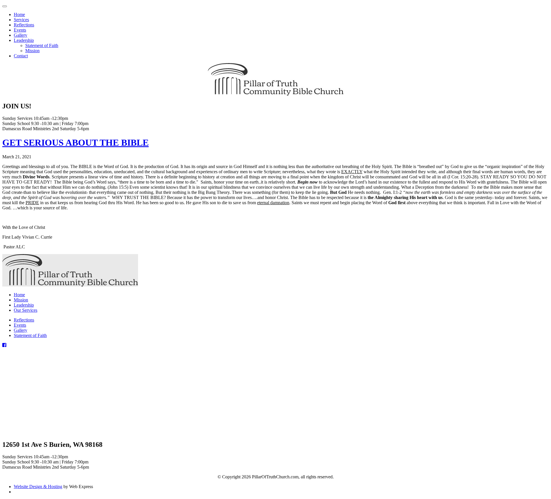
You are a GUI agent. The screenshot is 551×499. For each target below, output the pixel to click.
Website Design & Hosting (38, 486)
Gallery (20, 330)
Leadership (24, 305)
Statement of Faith (30, 335)
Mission (21, 299)
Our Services (25, 310)
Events (20, 325)
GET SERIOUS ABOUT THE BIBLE (75, 142)
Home (19, 294)
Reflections (24, 319)
